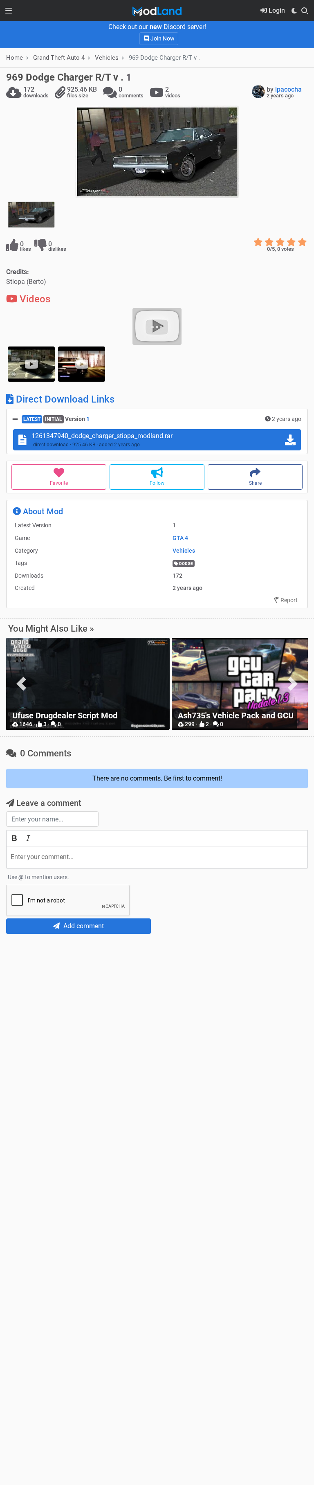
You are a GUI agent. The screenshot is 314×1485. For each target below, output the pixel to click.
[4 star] (291, 242)
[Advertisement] (157, 1001)
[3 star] (280, 242)
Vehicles (107, 57)
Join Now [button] (162, 38)
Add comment (83, 926)
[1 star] (258, 242)
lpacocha (288, 89)
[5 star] (302, 242)
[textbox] (157, 857)
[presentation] (21, 684)
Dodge (185, 563)
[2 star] (269, 242)
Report (288, 600)
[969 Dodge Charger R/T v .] (157, 152)
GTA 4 (180, 538)
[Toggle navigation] (8, 10)
